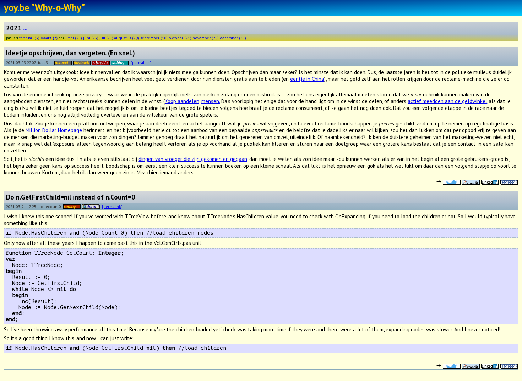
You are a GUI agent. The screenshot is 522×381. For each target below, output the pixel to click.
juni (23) (90, 37)
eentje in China (307, 78)
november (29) (205, 37)
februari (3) (29, 37)
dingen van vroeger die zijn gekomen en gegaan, (193, 159)
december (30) (233, 37)
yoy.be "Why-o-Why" (44, 7)
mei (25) (74, 37)
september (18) (154, 37)
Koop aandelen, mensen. (192, 101)
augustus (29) (126, 37)
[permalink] (141, 62)
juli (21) (106, 37)
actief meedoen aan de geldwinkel (447, 101)
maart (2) (49, 37)
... (25, 28)
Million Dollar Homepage (54, 130)
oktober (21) (180, 37)
